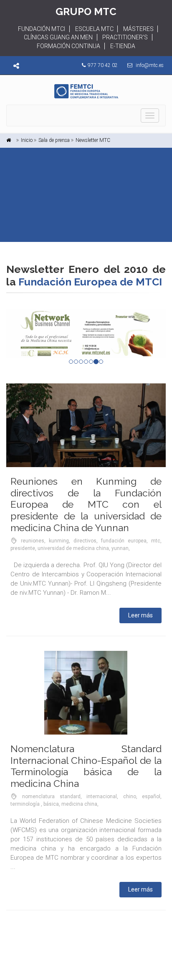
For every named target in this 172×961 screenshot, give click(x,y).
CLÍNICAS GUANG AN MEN (58, 37)
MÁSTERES (138, 29)
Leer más (140, 615)
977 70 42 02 (103, 65)
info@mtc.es (150, 65)
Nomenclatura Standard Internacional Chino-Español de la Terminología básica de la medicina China (86, 766)
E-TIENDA (122, 46)
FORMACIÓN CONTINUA (68, 46)
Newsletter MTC (93, 140)
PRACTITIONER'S (125, 37)
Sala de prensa (54, 140)
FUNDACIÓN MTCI (41, 29)
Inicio (27, 140)
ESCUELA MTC (94, 29)
